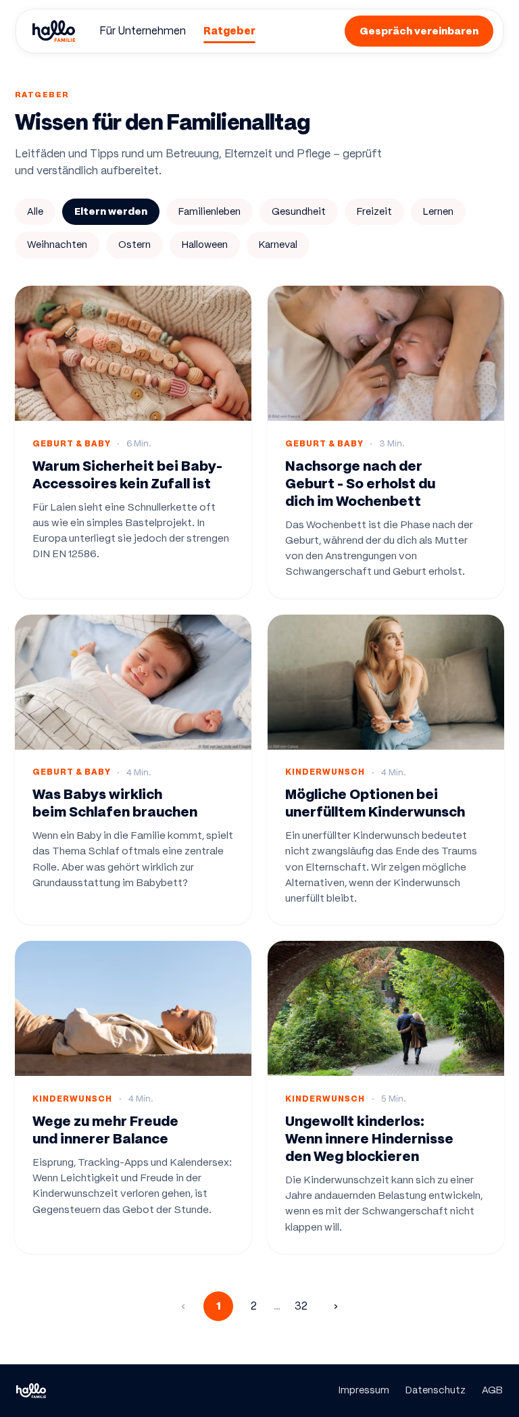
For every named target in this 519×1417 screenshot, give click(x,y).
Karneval (278, 244)
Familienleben (209, 211)
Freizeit (374, 211)
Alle (35, 211)
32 (301, 1305)
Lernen (438, 211)
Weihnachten (57, 244)
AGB (492, 1390)
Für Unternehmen (142, 30)
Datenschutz (435, 1390)
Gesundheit (299, 211)
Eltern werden (110, 211)
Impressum (364, 1390)
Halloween (205, 244)
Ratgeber (229, 30)
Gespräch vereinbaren (419, 30)
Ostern (134, 244)
